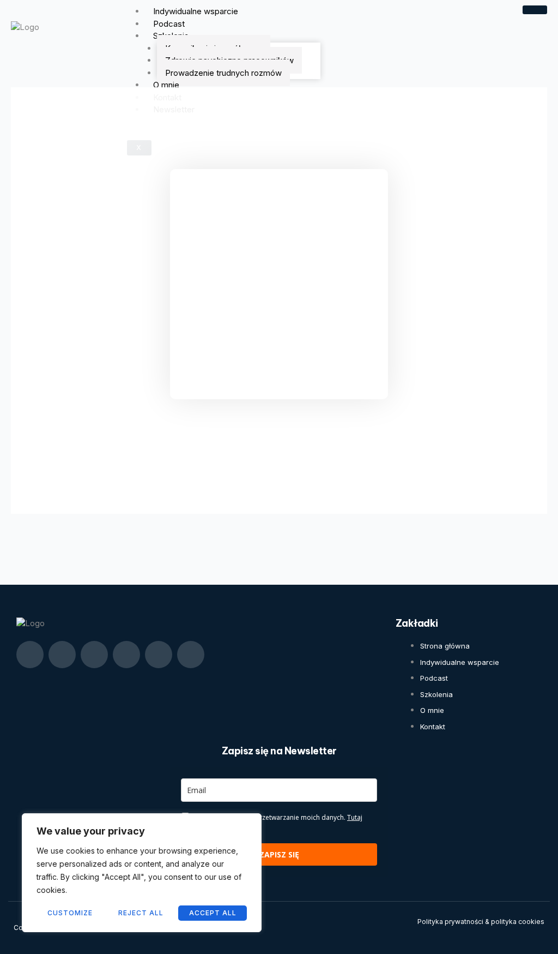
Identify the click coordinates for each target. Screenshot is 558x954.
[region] (142, 872)
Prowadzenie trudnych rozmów (223, 73)
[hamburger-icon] (535, 9)
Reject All (140, 913)
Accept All (212, 913)
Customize (70, 913)
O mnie (166, 85)
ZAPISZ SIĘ (279, 854)
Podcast (169, 24)
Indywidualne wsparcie (195, 11)
